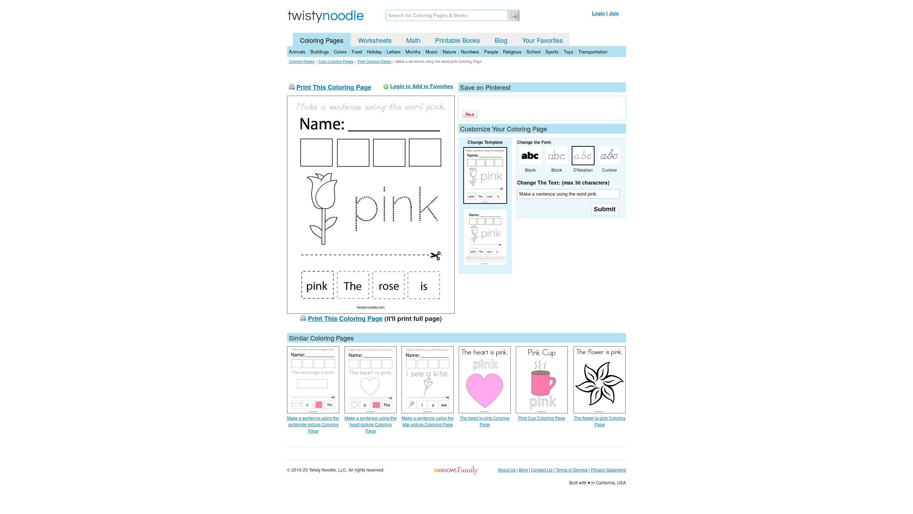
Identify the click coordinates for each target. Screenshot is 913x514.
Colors (340, 51)
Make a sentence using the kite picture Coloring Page (428, 421)
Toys (568, 51)
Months (413, 51)
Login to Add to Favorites (421, 86)
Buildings (319, 51)
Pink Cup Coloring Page (541, 418)
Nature (449, 51)
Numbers (470, 51)
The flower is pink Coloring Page (600, 421)
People (491, 51)
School (533, 51)
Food (357, 51)
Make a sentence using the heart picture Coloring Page (371, 424)
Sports (552, 51)
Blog (501, 40)
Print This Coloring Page (333, 87)
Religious (512, 51)
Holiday (374, 51)
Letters (394, 51)
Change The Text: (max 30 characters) (563, 182)
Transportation (592, 51)
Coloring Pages (321, 40)
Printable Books (457, 40)
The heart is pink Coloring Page (485, 421)
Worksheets (375, 40)
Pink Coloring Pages (374, 61)
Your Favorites (542, 40)
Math (413, 40)
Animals (297, 51)
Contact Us (541, 470)
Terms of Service (572, 470)
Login (598, 13)
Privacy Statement (608, 470)
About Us (507, 470)
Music (431, 51)
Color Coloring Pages (335, 61)
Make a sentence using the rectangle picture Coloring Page (313, 424)
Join (614, 13)
